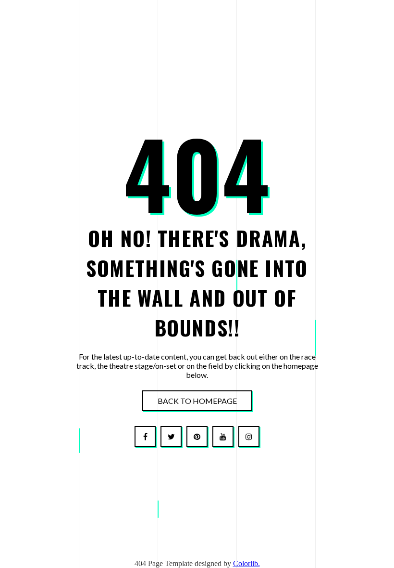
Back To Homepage (197, 400)
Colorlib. (246, 563)
